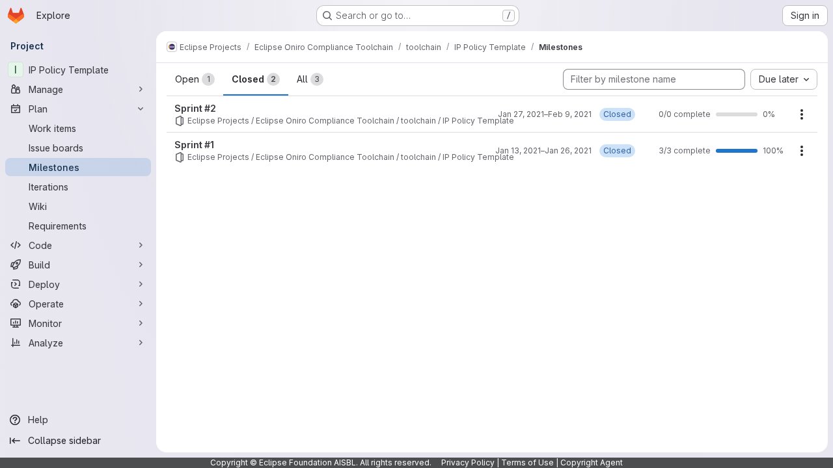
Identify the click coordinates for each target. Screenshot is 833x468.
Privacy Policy (468, 462)
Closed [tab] (254, 78)
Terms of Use (527, 462)
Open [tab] (192, 78)
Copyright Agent (591, 462)
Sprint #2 (195, 108)
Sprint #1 (194, 144)
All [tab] (308, 78)
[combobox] (783, 79)
